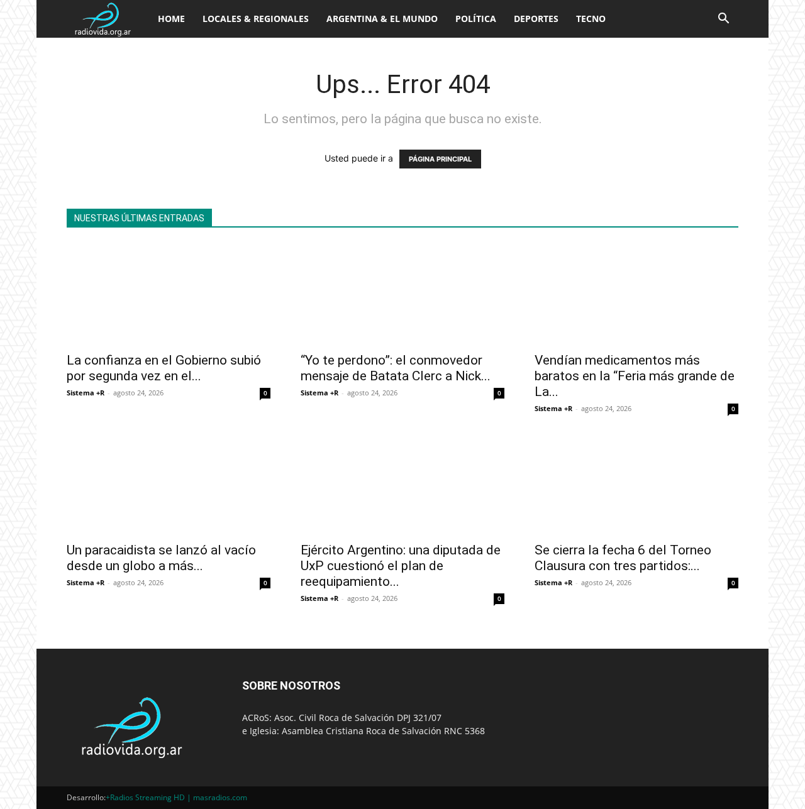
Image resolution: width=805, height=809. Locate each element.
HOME (171, 19)
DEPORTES (536, 19)
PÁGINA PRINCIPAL (440, 159)
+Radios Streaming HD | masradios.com (176, 797)
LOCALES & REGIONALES (256, 19)
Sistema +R (85, 392)
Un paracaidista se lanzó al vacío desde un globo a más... (161, 557)
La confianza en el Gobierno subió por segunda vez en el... (164, 368)
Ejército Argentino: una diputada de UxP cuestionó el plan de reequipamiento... (401, 565)
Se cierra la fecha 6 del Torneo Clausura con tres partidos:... (623, 557)
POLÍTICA (475, 19)
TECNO (591, 19)
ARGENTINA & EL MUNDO (382, 19)
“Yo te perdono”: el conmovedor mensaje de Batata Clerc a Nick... (396, 368)
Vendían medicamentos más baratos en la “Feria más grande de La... (635, 376)
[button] (723, 20)
